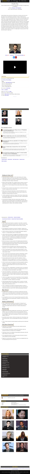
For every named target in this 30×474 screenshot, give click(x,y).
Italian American (7, 94)
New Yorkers (7, 95)
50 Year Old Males (8, 79)
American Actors (10, 217)
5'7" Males (9, 91)
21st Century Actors (15, 468)
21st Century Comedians (21, 468)
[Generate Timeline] (5, 395)
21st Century (2, 468)
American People (4, 159)
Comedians (11, 55)
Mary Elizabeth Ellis (9, 82)
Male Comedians (4, 161)
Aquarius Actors (22, 159)
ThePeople (5, 0)
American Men (10, 159)
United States (8, 88)
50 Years (4, 79)
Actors (6, 55)
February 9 (14, 7)
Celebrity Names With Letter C (8, 468)
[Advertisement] (15, 12)
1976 (17, 7)
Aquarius (19, 7)
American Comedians (17, 217)
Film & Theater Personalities (19, 55)
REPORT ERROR (25, 399)
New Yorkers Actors (16, 159)
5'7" (4, 91)
